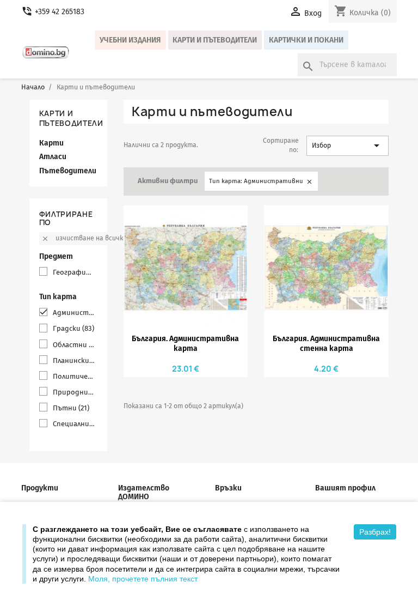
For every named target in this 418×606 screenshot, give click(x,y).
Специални (74, 424)
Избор (347, 145)
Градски (73, 328)
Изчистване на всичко (84, 238)
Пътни (71, 408)
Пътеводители (67, 170)
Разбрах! (375, 532)
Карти (51, 143)
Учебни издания (130, 40)
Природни (74, 392)
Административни (74, 312)
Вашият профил (345, 488)
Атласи (52, 156)
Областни (74, 345)
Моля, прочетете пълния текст (143, 578)
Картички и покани (306, 40)
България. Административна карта (185, 343)
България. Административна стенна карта (326, 343)
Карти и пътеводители (215, 40)
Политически (74, 376)
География (74, 272)
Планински (74, 360)
